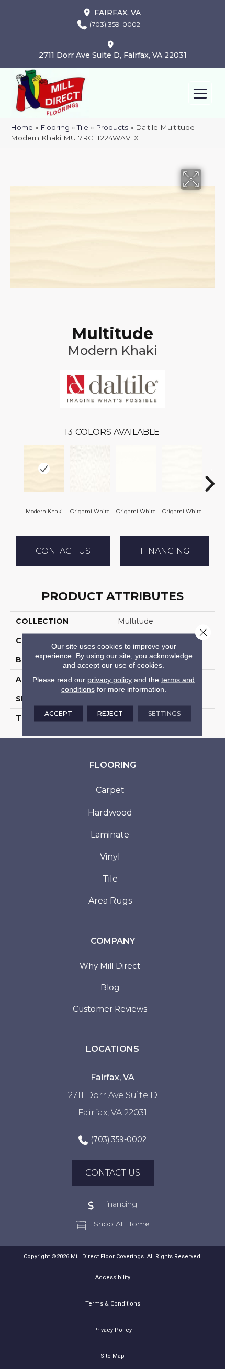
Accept (58, 714)
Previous (16, 468)
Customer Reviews (110, 1009)
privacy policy (109, 680)
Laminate (110, 835)
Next (209, 468)
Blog (109, 987)
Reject (110, 714)
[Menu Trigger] (200, 93)
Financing (165, 551)
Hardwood (110, 813)
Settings (164, 714)
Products (112, 127)
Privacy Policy (112, 1330)
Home (21, 127)
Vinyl (110, 857)
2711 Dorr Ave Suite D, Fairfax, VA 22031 (113, 55)
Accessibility (112, 1277)
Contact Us (63, 551)
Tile (82, 127)
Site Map (112, 1356)
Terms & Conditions (112, 1303)
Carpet (110, 790)
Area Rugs (110, 901)
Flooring (55, 127)
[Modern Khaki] (44, 468)
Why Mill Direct (110, 966)
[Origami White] (90, 468)
